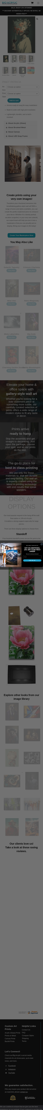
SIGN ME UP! (32, 560)
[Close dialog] (41, 544)
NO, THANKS (32, 563)
